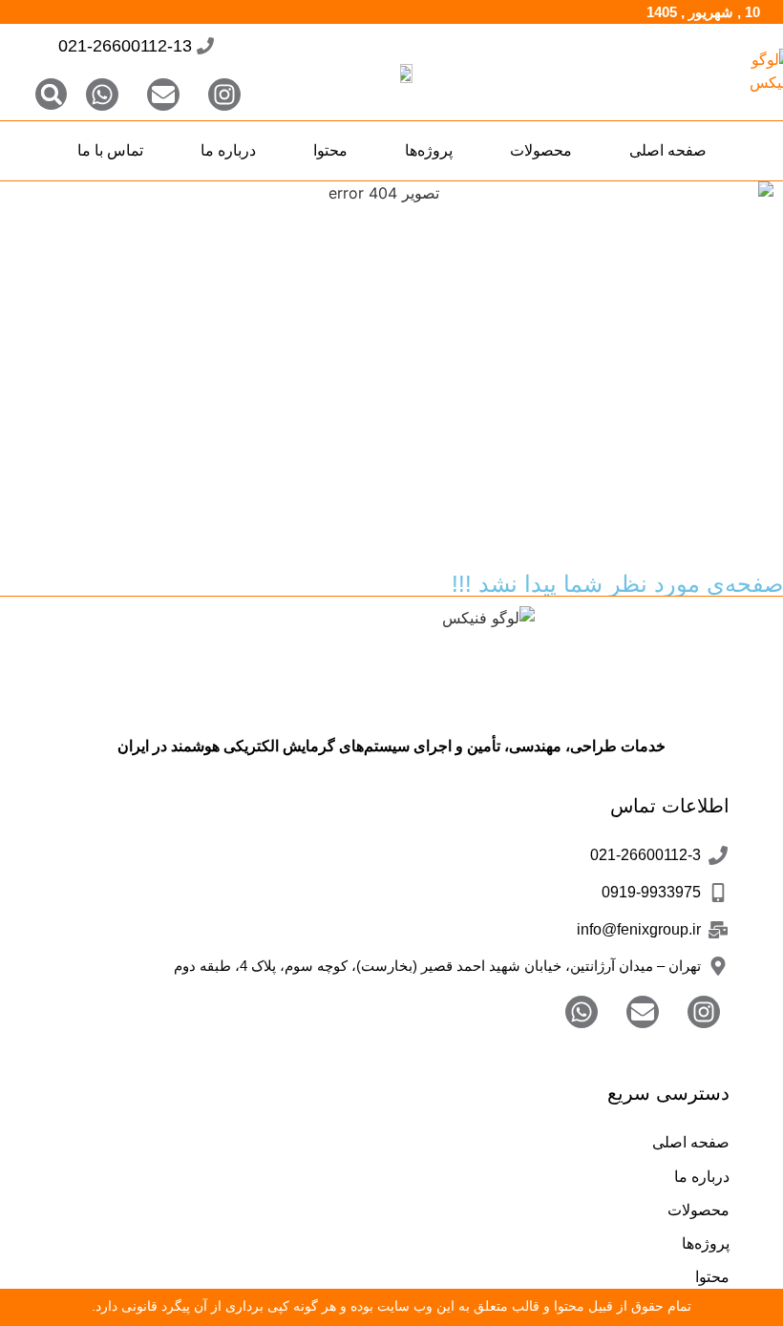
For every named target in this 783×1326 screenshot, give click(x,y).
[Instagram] (224, 94)
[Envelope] (163, 94)
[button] (51, 94)
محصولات (541, 150)
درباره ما (228, 150)
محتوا (330, 150)
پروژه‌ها (429, 150)
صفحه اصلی (668, 150)
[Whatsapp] (102, 94)
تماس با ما (110, 150)
